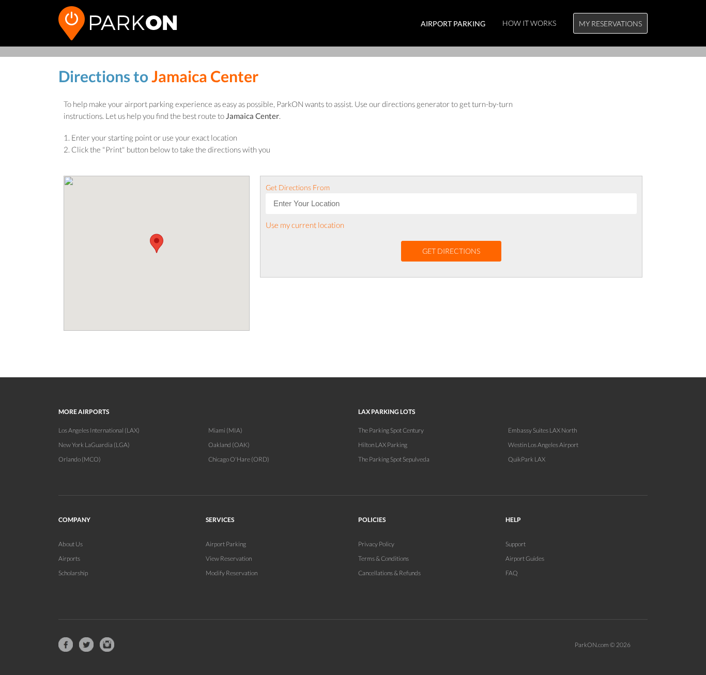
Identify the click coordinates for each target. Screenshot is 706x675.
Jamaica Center (204, 76)
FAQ (511, 573)
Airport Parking (226, 544)
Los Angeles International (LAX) (99, 430)
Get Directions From (298, 187)
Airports (69, 558)
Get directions (451, 251)
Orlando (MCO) (79, 459)
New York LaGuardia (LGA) (94, 445)
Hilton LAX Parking (382, 445)
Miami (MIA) (225, 430)
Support (515, 544)
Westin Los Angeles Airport (543, 445)
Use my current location (305, 224)
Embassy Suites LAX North (542, 430)
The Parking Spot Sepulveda (393, 459)
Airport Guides (524, 558)
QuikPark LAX (526, 459)
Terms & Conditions (383, 558)
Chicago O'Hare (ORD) (238, 459)
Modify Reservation (231, 573)
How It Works (529, 23)
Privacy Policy (376, 544)
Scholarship (73, 573)
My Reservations (610, 23)
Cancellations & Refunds (389, 573)
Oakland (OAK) (229, 445)
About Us (70, 544)
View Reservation (229, 558)
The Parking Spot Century (391, 430)
